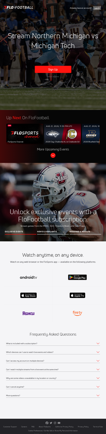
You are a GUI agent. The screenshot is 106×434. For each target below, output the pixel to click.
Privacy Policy (83, 427)
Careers (24, 427)
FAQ (32, 427)
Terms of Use (98, 427)
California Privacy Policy (64, 427)
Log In (97, 8)
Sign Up (53, 69)
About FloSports (45, 427)
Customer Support (10, 427)
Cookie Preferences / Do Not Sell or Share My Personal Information (53, 431)
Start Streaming (24, 137)
